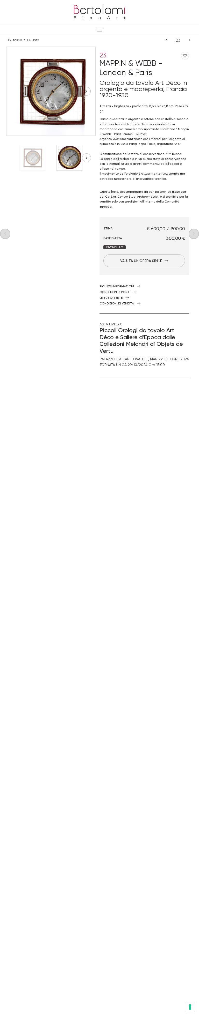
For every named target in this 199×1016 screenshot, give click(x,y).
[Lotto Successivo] (189, 40)
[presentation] (15, 91)
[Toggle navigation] (99, 29)
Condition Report (114, 292)
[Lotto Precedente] (166, 40)
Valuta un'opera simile (141, 261)
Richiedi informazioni (117, 286)
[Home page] (99, 11)
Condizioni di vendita (117, 303)
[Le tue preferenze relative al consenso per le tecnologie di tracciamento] (190, 1007)
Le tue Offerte (111, 298)
